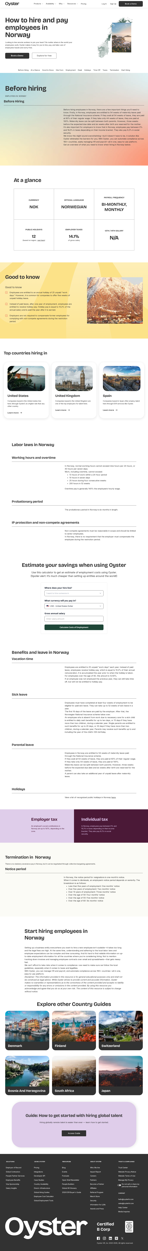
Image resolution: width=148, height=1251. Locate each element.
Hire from (59, 70)
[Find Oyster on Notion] (116, 1238)
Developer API (39, 1176)
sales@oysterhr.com (126, 1203)
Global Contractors (13, 1172)
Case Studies (39, 1180)
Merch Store (95, 1196)
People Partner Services (15, 1176)
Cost (80, 70)
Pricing (36, 1168)
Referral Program (96, 1192)
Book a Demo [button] (131, 4)
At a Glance (35, 70)
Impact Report (95, 1172)
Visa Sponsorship (12, 1184)
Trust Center (123, 1168)
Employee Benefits (13, 1180)
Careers (93, 1176)
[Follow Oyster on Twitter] (122, 1238)
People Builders (68, 1184)
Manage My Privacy (125, 1180)
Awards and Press (97, 1209)
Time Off (96, 70)
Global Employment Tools (43, 1201)
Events (64, 1172)
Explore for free (44, 55)
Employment (71, 70)
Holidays (87, 70)
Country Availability (41, 1184)
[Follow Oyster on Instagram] (104, 1238)
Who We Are (95, 1168)
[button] (38, 4)
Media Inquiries (124, 1212)
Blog (64, 1168)
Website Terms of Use (126, 1176)
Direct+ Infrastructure (42, 1188)
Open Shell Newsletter (70, 1180)
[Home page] (51, 1228)
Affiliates (93, 1188)
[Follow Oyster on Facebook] (98, 1238)
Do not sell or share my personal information (130, 1185)
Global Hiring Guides (41, 1192)
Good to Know (48, 70)
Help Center (123, 1208)
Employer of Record (13, 1168)
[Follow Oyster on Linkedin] (110, 1238)
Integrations (38, 1172)
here (113, 797)
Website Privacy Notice (127, 1172)
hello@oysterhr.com (125, 1199)
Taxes (105, 70)
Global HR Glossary (69, 1188)
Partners (93, 1180)
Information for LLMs (98, 1205)
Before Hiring (23, 70)
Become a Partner (97, 1184)
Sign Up (113, 4)
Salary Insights (11, 1188)
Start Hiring (125, 70)
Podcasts (65, 1176)
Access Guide (74, 1133)
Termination (114, 70)
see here (41, 240)
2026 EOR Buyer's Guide (71, 1192)
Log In (104, 4)
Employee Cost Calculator (44, 1196)
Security (93, 1201)
